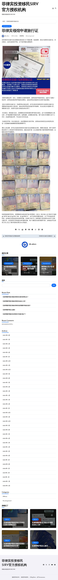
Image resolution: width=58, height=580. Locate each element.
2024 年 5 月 (6, 391)
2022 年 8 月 (6, 464)
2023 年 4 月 (6, 447)
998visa (5, 496)
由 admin (7, 36)
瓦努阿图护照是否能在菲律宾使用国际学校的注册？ (17, 305)
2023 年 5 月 (6, 442)
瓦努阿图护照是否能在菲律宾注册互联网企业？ (15, 297)
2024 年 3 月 (6, 399)
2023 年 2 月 (6, 455)
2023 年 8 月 (6, 429)
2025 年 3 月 (6, 348)
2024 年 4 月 (6, 395)
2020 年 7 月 (6, 481)
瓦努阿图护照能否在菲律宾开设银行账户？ (14, 314)
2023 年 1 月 (6, 460)
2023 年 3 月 (6, 451)
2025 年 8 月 (6, 335)
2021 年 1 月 (6, 477)
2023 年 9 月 (6, 425)
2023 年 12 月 (6, 412)
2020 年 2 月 (6, 485)
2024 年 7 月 (6, 382)
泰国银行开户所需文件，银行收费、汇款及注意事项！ (29, 269)
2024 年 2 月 (6, 404)
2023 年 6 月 (6, 438)
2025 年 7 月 (6, 339)
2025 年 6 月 (6, 344)
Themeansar (41, 577)
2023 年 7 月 (6, 434)
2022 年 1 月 (6, 468)
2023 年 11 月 (6, 417)
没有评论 (22, 36)
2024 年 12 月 (6, 361)
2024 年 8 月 (6, 378)
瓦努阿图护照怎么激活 (9, 309)
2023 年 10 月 (6, 421)
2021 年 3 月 (6, 472)
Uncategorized (6, 26)
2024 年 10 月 (6, 369)
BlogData (33, 577)
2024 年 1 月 (6, 408)
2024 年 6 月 (6, 387)
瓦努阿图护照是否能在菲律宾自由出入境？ (14, 301)
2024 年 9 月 (6, 374)
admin (33, 244)
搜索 (3, 280)
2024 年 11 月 (6, 365)
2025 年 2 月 (6, 352)
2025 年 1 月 (6, 356)
